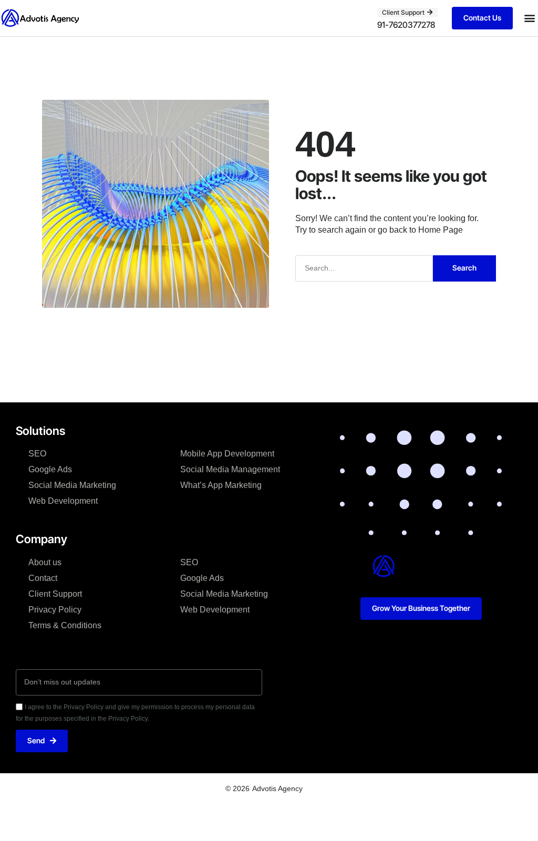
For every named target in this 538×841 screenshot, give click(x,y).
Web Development (63, 500)
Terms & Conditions (64, 625)
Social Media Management (230, 469)
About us (44, 562)
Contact (42, 578)
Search (464, 267)
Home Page (440, 229)
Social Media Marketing (72, 485)
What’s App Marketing (221, 485)
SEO (37, 453)
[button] (529, 18)
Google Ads (50, 469)
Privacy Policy (54, 609)
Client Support (55, 593)
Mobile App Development (227, 453)
